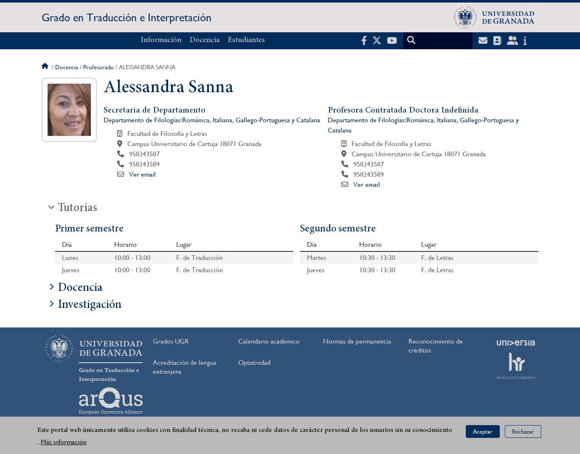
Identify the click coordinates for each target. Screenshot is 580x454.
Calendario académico (269, 341)
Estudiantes (246, 40)
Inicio (46, 67)
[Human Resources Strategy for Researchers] (516, 365)
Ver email (142, 174)
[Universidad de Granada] (494, 17)
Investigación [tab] (89, 305)
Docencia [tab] (80, 288)
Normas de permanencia (357, 341)
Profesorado (98, 67)
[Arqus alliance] (111, 401)
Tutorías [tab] (77, 208)
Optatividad (254, 362)
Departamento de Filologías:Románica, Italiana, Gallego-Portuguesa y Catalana (212, 120)
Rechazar (523, 431)
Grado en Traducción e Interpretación (126, 17)
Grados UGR (171, 341)
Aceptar (483, 431)
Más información (64, 442)
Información (161, 40)
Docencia (205, 40)
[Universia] (516, 342)
